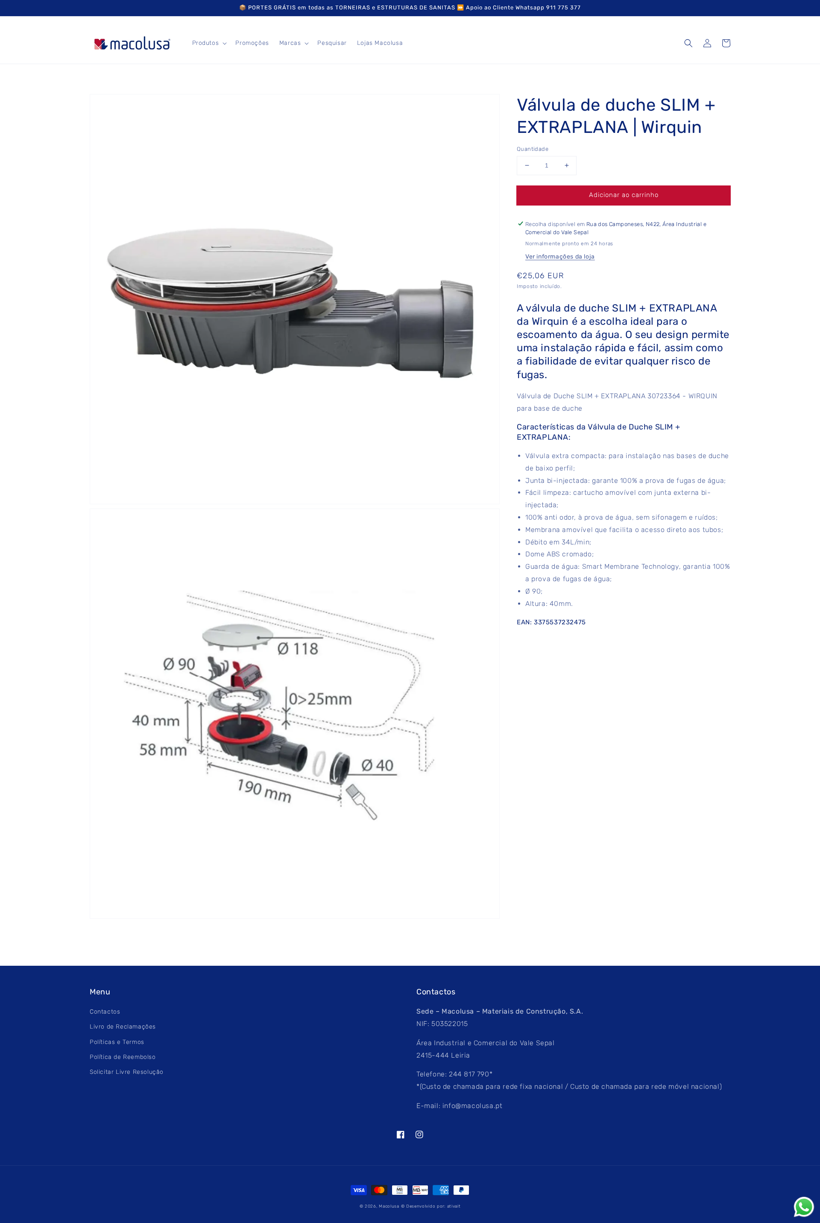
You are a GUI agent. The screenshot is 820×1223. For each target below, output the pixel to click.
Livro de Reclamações (123, 1026)
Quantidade (532, 149)
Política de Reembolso (123, 1057)
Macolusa (389, 1206)
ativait (454, 1206)
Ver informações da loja (560, 256)
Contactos (105, 1011)
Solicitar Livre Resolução (127, 1072)
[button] (688, 43)
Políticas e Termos (117, 1042)
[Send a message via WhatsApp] (804, 1207)
